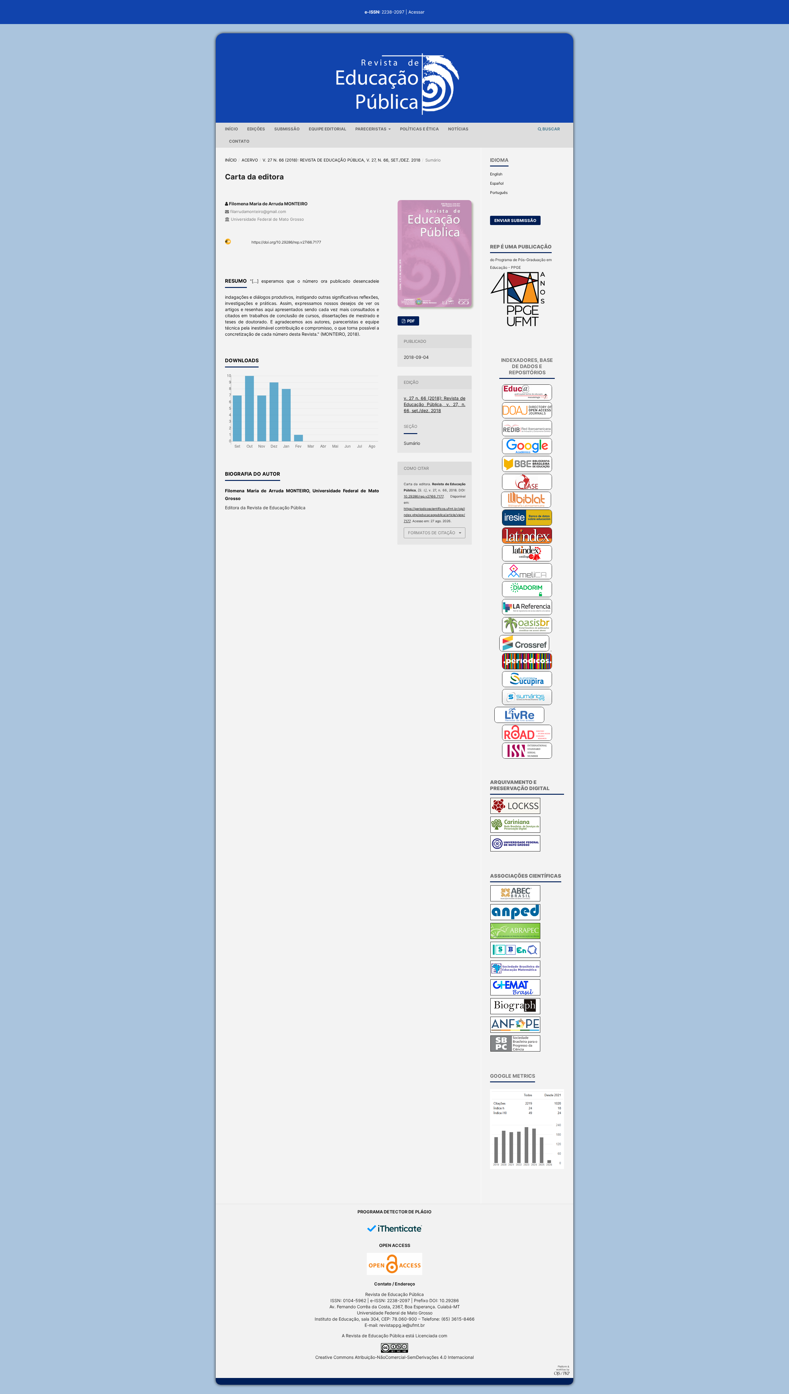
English (496, 174)
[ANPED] (515, 918)
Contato (239, 141)
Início (231, 128)
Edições (256, 128)
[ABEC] (515, 900)
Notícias (458, 128)
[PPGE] (518, 325)
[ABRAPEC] (515, 937)
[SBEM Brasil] (515, 975)
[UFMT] (515, 850)
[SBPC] (515, 1050)
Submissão (287, 128)
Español (497, 183)
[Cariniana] (515, 831)
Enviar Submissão (515, 220)
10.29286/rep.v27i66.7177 (424, 496)
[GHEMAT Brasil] (515, 994)
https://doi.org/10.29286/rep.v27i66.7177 (286, 242)
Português (499, 192)
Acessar (416, 11)
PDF (410, 320)
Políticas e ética (419, 128)
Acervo (250, 160)
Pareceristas (371, 128)
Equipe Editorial (327, 128)
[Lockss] (515, 812)
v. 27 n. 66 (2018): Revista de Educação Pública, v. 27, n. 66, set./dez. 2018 (341, 160)
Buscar (551, 128)
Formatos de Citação (431, 532)
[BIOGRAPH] (515, 1013)
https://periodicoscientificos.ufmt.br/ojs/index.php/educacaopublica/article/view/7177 (434, 515)
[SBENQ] (515, 956)
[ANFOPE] (515, 1031)
